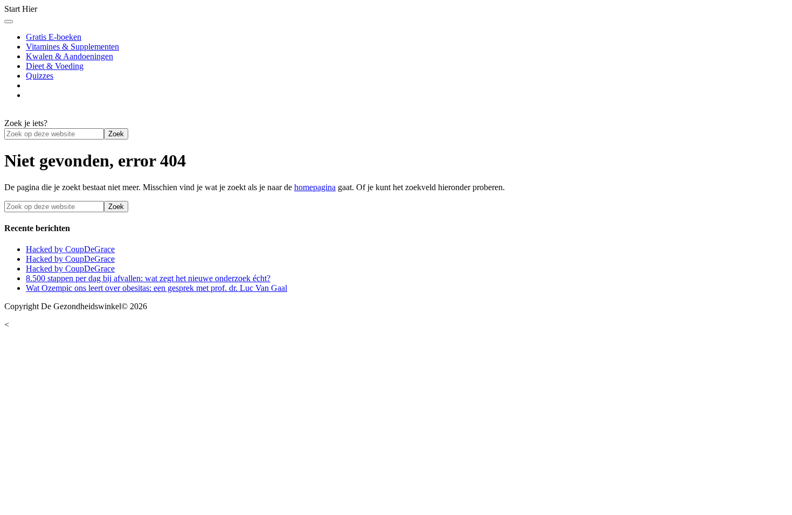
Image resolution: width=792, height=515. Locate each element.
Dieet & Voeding (55, 66)
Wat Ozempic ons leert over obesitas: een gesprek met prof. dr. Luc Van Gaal (156, 288)
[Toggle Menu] (8, 21)
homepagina (315, 187)
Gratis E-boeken (53, 36)
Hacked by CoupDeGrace (70, 249)
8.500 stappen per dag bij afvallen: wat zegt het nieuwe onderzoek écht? (148, 278)
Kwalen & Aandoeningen (69, 56)
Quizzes (39, 75)
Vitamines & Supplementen (72, 46)
